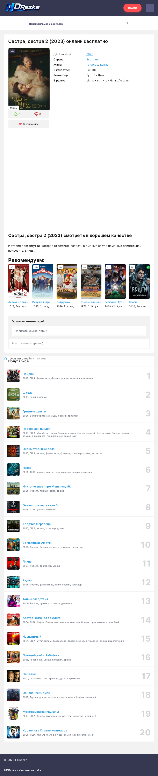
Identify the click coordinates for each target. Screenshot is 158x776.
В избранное (31, 124)
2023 (89, 54)
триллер (92, 64)
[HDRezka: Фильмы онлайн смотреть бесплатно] (22, 7)
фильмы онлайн (21, 358)
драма (104, 64)
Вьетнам (92, 59)
